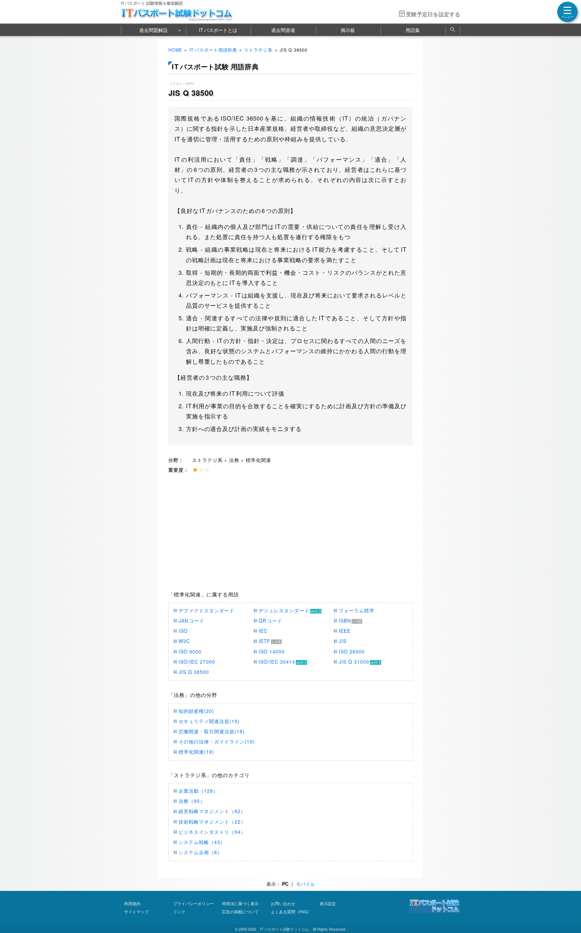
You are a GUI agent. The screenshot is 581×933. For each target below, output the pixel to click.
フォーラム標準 (356, 610)
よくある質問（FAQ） (291, 911)
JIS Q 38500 (194, 671)
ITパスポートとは (218, 29)
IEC (263, 630)
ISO (183, 630)
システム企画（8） (200, 852)
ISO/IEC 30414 (277, 661)
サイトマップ (136, 911)
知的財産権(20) (196, 710)
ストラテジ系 (258, 50)
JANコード (191, 620)
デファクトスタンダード (207, 610)
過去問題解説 (153, 29)
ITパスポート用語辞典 (213, 50)
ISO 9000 (190, 651)
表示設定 (328, 903)
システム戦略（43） (202, 842)
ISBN (345, 620)
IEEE (345, 630)
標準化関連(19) (196, 751)
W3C (184, 641)
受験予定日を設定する (433, 14)
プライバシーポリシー (193, 903)
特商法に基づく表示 (240, 903)
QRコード (270, 620)
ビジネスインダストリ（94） (212, 831)
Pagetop (568, 907)
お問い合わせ (283, 903)
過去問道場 (283, 29)
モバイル (305, 883)
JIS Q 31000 (354, 661)
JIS (342, 641)
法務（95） (192, 800)
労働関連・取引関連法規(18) (212, 731)
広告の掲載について (240, 911)
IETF (264, 641)
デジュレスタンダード (284, 610)
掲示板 (348, 29)
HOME (175, 50)
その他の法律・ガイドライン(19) (217, 741)
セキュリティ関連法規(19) (209, 721)
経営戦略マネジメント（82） (212, 811)
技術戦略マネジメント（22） (212, 821)
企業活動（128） (198, 790)
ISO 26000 (352, 651)
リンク (179, 911)
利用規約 (132, 903)
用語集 (413, 29)
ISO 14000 (272, 651)
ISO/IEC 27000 (197, 661)
